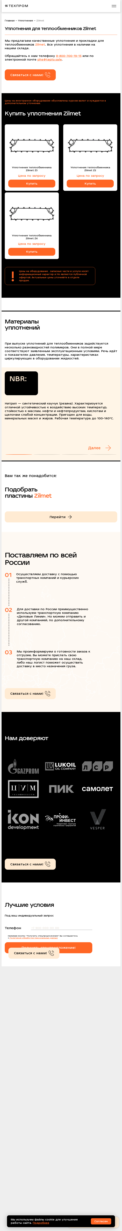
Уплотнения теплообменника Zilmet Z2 (90, 169)
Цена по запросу (31, 175)
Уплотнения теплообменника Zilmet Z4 (31, 237)
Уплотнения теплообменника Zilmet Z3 (31, 169)
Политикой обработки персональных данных (33, 938)
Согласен (101, 1221)
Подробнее (41, 1222)
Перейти (58, 517)
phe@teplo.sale (49, 59)
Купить (31, 183)
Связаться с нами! (26, 75)
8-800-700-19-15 (68, 56)
